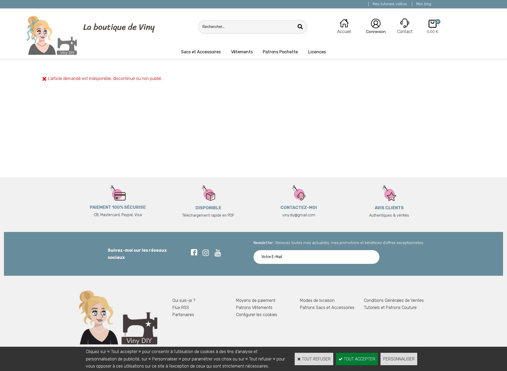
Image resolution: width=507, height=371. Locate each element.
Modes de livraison (317, 300)
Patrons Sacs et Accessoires (327, 307)
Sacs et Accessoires (201, 51)
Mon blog (423, 4)
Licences (317, 51)
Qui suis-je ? (183, 300)
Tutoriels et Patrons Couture (390, 307)
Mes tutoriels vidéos (390, 4)
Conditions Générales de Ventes (394, 300)
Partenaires (183, 314)
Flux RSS (180, 307)
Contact (404, 31)
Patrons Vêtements (254, 307)
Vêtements (242, 51)
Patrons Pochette (280, 51)
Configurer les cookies (256, 314)
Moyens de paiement (255, 300)
